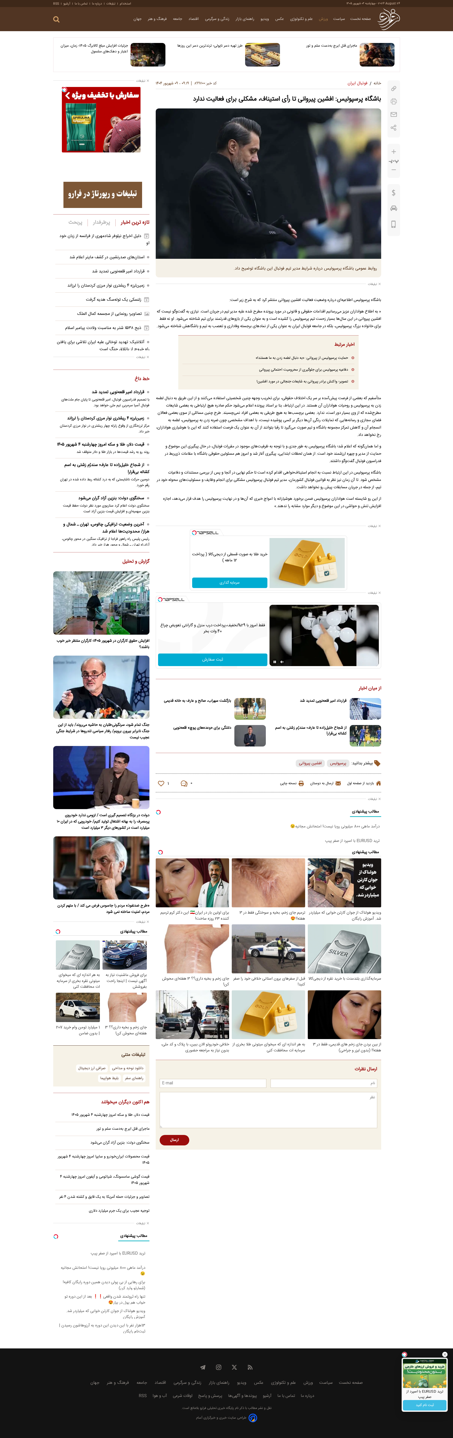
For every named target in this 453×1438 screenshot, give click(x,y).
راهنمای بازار (245, 19)
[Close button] (444, 1354)
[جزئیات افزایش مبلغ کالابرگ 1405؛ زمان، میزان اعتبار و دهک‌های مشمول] (148, 55)
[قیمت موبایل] (393, 225)
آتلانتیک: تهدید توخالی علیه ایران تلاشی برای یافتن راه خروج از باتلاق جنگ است (103, 346)
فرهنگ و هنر (158, 19)
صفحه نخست (360, 19)
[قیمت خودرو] (393, 209)
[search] (56, 19)
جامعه (178, 19)
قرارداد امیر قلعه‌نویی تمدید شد (323, 701)
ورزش (323, 19)
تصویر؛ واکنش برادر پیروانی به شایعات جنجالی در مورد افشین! (302, 381)
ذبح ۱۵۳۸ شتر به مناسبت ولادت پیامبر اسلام (103, 328)
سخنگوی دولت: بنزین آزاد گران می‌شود (111, 498)
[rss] (250, 1367)
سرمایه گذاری (230, 583)
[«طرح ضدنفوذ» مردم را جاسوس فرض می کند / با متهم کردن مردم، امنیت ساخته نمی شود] (101, 867)
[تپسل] (194, 532)
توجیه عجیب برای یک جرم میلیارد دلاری (119, 1211)
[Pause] (275, 662)
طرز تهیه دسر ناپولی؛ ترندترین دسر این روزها (209, 46)
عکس (280, 19)
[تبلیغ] (102, 195)
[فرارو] (388, 19)
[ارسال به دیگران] (394, 114)
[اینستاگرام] (218, 1367)
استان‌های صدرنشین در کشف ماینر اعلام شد (106, 257)
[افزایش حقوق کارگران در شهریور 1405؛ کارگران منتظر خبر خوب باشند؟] (101, 602)
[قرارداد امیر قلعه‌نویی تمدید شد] (365, 709)
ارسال (174, 1140)
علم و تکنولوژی (302, 19)
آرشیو (66, 4)
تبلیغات (110, 4)
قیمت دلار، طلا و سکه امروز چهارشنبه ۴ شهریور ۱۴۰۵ (100, 444)
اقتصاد (194, 19)
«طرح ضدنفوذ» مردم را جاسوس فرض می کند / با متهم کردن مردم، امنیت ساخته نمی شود (103, 909)
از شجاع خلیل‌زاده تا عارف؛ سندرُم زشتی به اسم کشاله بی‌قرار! (311, 731)
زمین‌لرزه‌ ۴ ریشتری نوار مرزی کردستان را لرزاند (105, 285)
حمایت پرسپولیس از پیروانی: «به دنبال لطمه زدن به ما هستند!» (302, 358)
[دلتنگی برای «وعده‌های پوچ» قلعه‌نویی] (250, 736)
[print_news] (393, 101)
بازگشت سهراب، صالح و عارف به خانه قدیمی (197, 701)
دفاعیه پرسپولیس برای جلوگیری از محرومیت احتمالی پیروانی (303, 370)
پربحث (75, 223)
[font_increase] (393, 152)
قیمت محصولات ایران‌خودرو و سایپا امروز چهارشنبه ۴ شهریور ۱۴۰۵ (103, 1160)
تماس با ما (81, 4)
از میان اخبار (370, 688)
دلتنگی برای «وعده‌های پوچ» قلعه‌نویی (202, 728)
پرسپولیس (338, 763)
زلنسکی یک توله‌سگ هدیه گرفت (113, 299)
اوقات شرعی (182, 1396)
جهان (138, 19)
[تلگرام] (203, 1367)
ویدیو (265, 19)
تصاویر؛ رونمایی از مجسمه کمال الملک (109, 313)
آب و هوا (160, 1396)
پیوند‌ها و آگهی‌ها (242, 1396)
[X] (234, 1367)
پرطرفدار (101, 223)
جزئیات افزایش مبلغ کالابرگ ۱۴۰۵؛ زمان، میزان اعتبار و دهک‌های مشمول (94, 48)
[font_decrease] (393, 170)
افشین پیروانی (310, 763)
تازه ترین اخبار (135, 223)
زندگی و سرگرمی (217, 19)
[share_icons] (393, 127)
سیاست (339, 19)
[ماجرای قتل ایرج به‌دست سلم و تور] (377, 55)
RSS (56, 4)
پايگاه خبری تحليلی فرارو (216, 1408)
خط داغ (142, 379)
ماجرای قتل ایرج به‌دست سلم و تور (331, 46)
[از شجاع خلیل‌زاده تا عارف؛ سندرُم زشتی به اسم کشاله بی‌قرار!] (365, 736)
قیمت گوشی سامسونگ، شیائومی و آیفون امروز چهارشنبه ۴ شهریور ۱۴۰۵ (104, 1180)
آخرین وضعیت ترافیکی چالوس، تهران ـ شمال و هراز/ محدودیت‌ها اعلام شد (106, 528)
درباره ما (97, 4)
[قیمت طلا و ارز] (393, 194)
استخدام (125, 4)
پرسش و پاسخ (210, 1396)
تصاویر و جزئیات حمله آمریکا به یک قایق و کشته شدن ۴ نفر (104, 1197)
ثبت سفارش (212, 659)
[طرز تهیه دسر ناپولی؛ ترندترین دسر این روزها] (262, 55)
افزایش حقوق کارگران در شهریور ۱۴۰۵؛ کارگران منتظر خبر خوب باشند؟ (103, 644)
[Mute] (282, 662)
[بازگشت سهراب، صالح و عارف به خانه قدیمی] (250, 709)
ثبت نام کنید (425, 1405)
